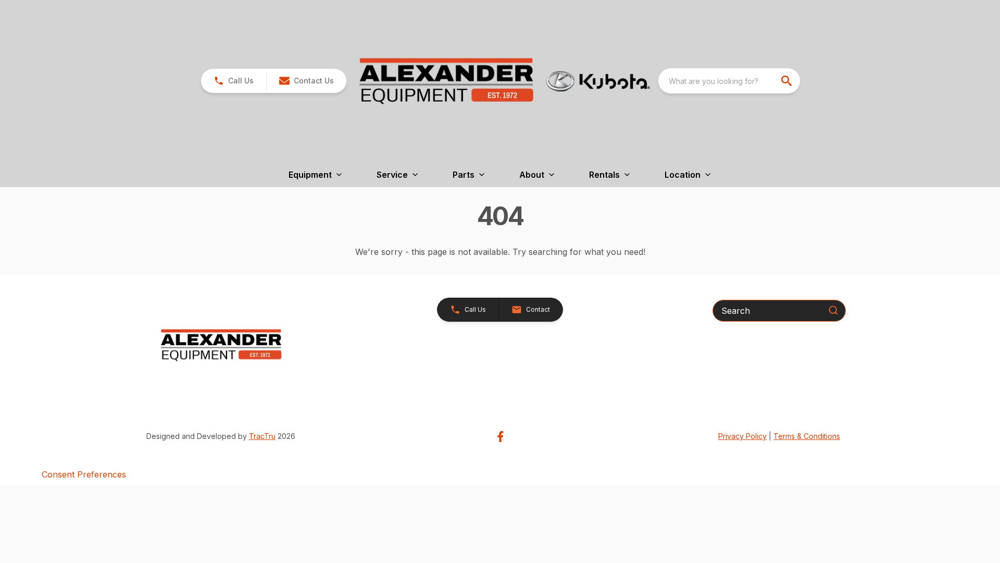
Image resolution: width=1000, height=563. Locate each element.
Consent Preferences (84, 474)
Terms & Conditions (806, 436)
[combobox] (729, 80)
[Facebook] (500, 437)
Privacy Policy (742, 436)
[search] (787, 81)
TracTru (262, 436)
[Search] (833, 310)
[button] (233, 80)
